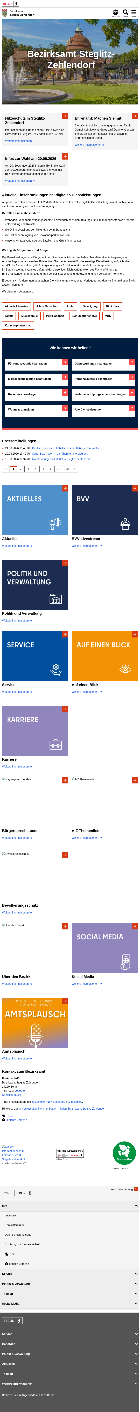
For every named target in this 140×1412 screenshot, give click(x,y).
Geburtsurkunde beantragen (93, 363)
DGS (10, 1115)
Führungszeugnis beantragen (27, 363)
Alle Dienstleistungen (88, 409)
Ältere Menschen (47, 306)
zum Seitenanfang (122, 1189)
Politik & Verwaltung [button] (16, 1283)
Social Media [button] (10, 1303)
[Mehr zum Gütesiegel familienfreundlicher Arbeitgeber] (69, 1153)
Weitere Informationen (18, 140)
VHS (108, 315)
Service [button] (7, 1273)
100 (66, 468)
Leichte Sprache (16, 1119)
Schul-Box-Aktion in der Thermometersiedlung (60, 453)
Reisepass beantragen (22, 394)
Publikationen (55, 315)
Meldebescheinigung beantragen (29, 378)
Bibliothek (112, 306)
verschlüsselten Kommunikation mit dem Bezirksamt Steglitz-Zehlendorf (62, 1108)
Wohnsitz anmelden (21, 409)
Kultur (9, 315)
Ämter (70, 306)
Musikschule (29, 315)
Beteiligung (90, 306)
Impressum (11, 1215)
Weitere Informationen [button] (17, 1383)
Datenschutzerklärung (18, 1234)
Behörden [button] (8, 1344)
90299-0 (20, 1090)
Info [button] (4, 1206)
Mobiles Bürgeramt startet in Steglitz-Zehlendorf (61, 459)
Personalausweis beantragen (94, 378)
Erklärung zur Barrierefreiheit (22, 1244)
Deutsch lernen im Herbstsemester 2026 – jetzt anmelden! (67, 448)
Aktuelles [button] (8, 1364)
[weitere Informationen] (4, 13)
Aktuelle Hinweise (16, 306)
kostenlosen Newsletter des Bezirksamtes (57, 1101)
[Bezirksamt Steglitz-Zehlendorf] (17, 1193)
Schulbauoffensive (84, 315)
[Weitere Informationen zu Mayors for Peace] (124, 1153)
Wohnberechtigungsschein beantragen (100, 394)
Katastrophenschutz (18, 325)
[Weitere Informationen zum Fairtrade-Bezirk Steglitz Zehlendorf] (15, 1153)
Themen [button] (7, 1293)
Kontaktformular (11, 1094)
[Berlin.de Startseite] (10, 4)
